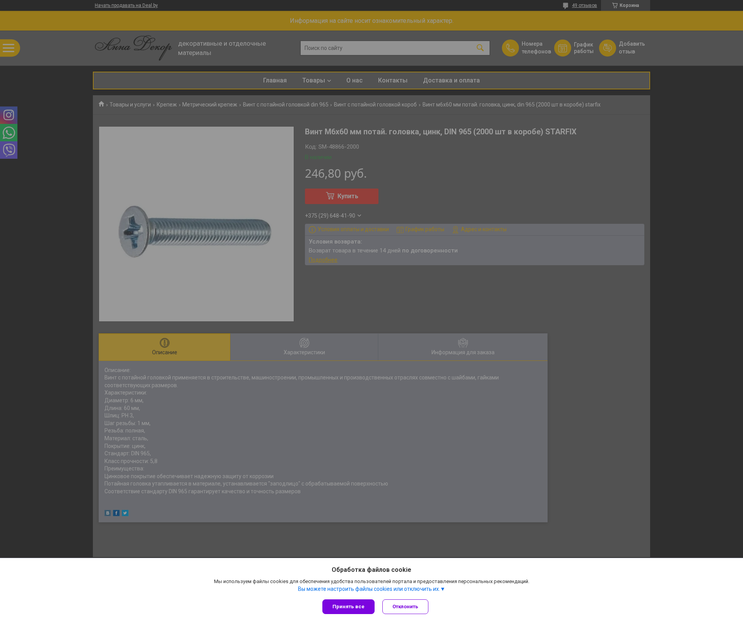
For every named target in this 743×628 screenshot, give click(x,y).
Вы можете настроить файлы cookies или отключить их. (369, 589)
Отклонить (405, 606)
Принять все (348, 606)
